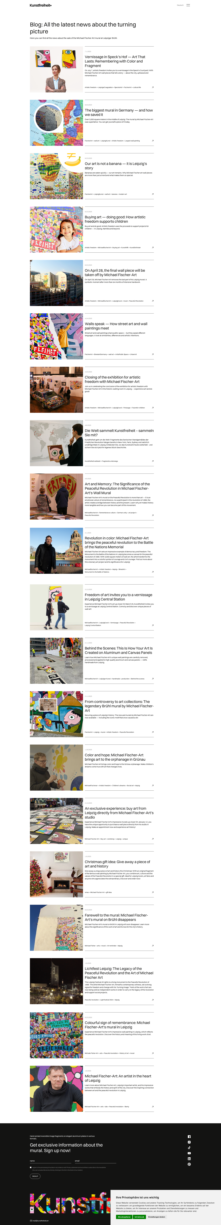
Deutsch (180, 5)
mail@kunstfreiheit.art (40, 1221)
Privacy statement (72, 1167)
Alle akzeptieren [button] (124, 1217)
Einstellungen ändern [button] (156, 1217)
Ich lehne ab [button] (139, 1217)
